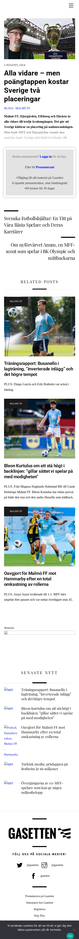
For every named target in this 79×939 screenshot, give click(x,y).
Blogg (9, 108)
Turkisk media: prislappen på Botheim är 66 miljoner (44, 766)
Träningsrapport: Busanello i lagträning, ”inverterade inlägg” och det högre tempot (38, 369)
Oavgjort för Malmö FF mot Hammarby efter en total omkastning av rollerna (30, 579)
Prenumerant (45, 167)
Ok (70, 936)
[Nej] (74, 930)
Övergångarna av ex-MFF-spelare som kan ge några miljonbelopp (42, 787)
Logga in (46, 156)
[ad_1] (39, 633)
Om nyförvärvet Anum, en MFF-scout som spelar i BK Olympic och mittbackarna (40, 251)
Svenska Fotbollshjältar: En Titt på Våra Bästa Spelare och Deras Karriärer (38, 225)
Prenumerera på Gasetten (39, 896)
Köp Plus (39, 915)
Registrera (39, 909)
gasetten (45, 875)
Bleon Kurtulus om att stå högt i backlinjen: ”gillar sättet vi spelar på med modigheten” (38, 471)
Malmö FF (22, 108)
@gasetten (32, 865)
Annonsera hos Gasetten (39, 902)
